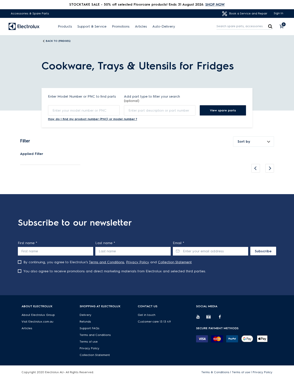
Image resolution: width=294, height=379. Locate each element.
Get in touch (146, 315)
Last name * (105, 243)
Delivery (85, 315)
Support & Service (92, 26)
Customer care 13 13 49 (154, 321)
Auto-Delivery (163, 26)
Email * (178, 243)
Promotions (121, 26)
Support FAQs (89, 328)
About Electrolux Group (38, 315)
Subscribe (263, 251)
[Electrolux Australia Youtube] (201, 318)
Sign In (278, 13)
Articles (141, 26)
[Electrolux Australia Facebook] (222, 318)
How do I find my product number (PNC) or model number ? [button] (92, 119)
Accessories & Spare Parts (30, 13)
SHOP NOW (215, 4)
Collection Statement (175, 262)
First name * (27, 243)
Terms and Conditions (106, 262)
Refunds (85, 321)
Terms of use (89, 341)
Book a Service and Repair (247, 13)
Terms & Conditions (215, 372)
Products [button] (65, 26)
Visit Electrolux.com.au (37, 321)
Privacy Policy (137, 262)
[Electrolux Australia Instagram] (211, 318)
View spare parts (223, 110)
